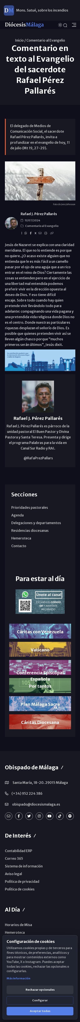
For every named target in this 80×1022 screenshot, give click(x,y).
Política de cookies (20, 889)
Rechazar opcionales (40, 990)
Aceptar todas (40, 1011)
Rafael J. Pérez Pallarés (39, 214)
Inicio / (20, 40)
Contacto (18, 546)
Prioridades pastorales (29, 507)
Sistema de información (24, 866)
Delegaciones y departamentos (36, 523)
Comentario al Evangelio (45, 40)
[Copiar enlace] (52, 233)
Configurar (40, 1000)
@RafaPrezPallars (38, 458)
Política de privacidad (22, 881)
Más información (18, 978)
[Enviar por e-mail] (41, 233)
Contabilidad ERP (18, 851)
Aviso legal (13, 874)
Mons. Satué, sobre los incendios (42, 10)
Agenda (17, 515)
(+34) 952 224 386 (27, 793)
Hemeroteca (21, 538)
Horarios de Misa (18, 925)
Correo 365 (14, 858)
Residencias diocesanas (30, 530)
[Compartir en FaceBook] (31, 233)
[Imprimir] (46, 233)
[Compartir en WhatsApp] (26, 233)
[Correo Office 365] (8, 816)
